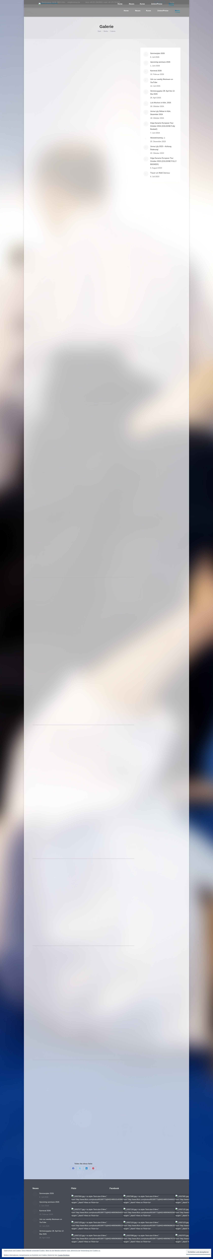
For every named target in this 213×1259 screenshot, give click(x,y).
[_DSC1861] (43, 834)
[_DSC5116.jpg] (115, 273)
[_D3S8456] (115, 348)
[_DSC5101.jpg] (77, 900)
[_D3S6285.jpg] (81, 74)
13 (92, 1046)
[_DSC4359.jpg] (43, 988)
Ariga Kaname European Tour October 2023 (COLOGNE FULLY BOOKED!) (163, 161)
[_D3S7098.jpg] (150, 1242)
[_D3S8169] (81, 495)
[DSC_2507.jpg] (43, 1102)
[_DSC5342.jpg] (81, 297)
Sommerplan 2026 (157, 53)
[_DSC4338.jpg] (115, 1011)
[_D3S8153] (110, 552)
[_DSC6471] (77, 619)
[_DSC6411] (81, 643)
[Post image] (145, 54)
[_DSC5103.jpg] (43, 900)
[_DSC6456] (43, 653)
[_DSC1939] (43, 767)
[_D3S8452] (47, 348)
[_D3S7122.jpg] (97, 1242)
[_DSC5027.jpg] (47, 216)
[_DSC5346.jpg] (47, 297)
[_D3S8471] (115, 373)
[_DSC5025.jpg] (77, 226)
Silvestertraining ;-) (157, 138)
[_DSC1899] (47, 790)
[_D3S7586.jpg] (150, 1202)
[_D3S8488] (81, 420)
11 (93, 176)
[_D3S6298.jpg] (115, 131)
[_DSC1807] (115, 824)
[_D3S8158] (47, 542)
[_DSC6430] (110, 653)
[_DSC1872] (110, 800)
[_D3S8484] (47, 420)
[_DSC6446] (110, 619)
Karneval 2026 (156, 71)
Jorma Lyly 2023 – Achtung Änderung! (160, 147)
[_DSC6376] (47, 676)
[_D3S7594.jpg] (97, 1202)
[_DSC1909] (110, 767)
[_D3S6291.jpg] (81, 108)
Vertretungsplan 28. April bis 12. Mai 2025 (162, 92)
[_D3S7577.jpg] (97, 1215)
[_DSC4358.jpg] (81, 978)
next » (99, 176)
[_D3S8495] (115, 420)
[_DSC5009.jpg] (77, 934)
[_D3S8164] (115, 495)
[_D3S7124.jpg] (150, 1229)
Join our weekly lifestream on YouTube (161, 80)
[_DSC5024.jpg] (115, 216)
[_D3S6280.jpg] (47, 74)
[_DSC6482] (43, 619)
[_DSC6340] (81, 700)
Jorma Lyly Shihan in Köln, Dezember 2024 (160, 112)
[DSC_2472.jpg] (43, 1135)
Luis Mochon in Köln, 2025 (160, 103)
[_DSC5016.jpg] (47, 273)
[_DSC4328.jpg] (47, 1035)
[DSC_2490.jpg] (81, 1092)
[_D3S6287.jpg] (47, 108)
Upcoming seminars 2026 (160, 62)
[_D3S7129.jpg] (97, 1229)
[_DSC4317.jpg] (81, 1035)
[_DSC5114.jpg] (81, 273)
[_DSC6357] (47, 700)
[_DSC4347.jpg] (47, 1011)
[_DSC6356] (115, 676)
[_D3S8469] (81, 373)
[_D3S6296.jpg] (81, 131)
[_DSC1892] (77, 800)
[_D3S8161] (47, 519)
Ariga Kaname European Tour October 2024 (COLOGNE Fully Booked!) (162, 126)
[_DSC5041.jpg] (110, 900)
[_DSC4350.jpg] (115, 978)
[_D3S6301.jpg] (43, 165)
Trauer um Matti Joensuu (160, 173)
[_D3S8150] (81, 542)
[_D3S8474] (47, 396)
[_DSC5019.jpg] (81, 249)
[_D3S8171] (115, 471)
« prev (72, 308)
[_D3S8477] (81, 396)
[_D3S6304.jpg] (77, 165)
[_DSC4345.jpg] (81, 1011)
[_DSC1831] (77, 834)
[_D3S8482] (115, 396)
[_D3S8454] (81, 349)
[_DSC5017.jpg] (115, 249)
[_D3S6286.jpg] (110, 84)
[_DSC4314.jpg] (115, 1035)
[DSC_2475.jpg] (110, 1102)
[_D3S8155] (115, 519)
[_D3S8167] (47, 495)
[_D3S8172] (47, 471)
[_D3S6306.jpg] (110, 165)
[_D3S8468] (47, 373)
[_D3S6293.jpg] (115, 108)
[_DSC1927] (77, 767)
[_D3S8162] (81, 519)
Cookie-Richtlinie (64, 1255)
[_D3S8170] (81, 471)
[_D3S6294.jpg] (47, 131)
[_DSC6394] (81, 676)
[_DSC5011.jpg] (43, 934)
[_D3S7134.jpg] (150, 1215)
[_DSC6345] (115, 700)
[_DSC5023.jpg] (47, 249)
